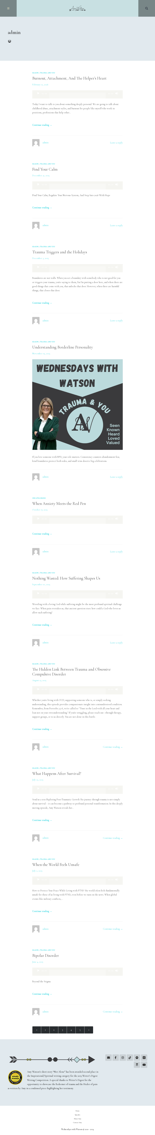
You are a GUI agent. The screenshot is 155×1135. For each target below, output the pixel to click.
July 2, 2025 (37, 870)
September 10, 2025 (41, 584)
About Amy (77, 1119)
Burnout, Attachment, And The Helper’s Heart (69, 78)
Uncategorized (39, 498)
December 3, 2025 (40, 258)
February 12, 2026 (40, 84)
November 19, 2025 (41, 353)
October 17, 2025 (40, 509)
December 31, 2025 (40, 175)
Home (77, 1111)
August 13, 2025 (39, 680)
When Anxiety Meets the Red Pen (59, 503)
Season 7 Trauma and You (43, 73)
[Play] (38, 96)
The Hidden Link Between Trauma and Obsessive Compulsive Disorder (71, 672)
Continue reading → (42, 125)
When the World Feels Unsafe (55, 864)
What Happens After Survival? (56, 773)
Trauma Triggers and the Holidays (59, 252)
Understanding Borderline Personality (62, 347)
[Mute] (116, 96)
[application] (77, 94)
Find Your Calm (45, 169)
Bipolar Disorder (45, 955)
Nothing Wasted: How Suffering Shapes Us (66, 578)
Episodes (77, 1115)
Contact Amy (77, 1122)
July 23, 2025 (37, 779)
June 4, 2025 (37, 961)
